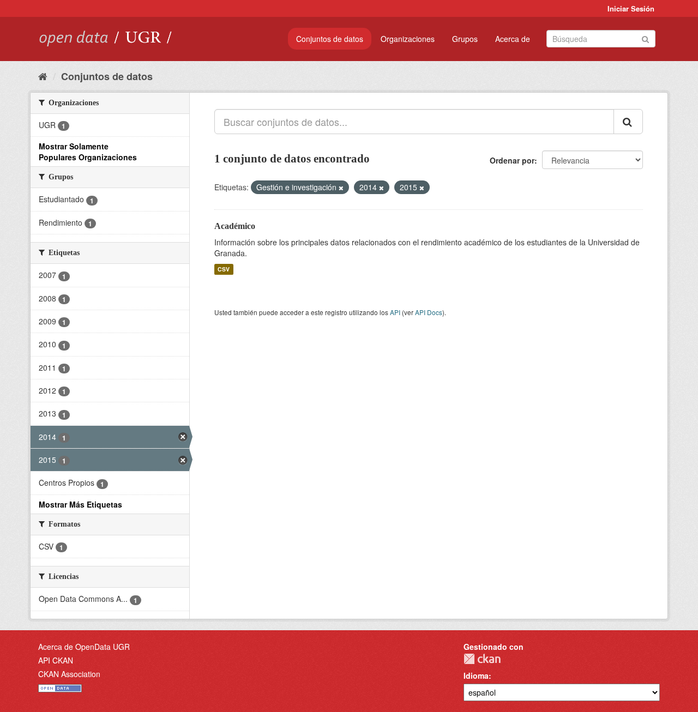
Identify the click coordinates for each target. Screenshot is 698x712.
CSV (224, 269)
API (395, 312)
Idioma (476, 675)
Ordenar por (512, 160)
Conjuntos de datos (329, 38)
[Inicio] (42, 76)
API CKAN (55, 660)
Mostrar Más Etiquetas (80, 504)
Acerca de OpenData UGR (84, 646)
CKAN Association (69, 673)
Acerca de (512, 38)
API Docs (428, 312)
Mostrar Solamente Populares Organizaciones (88, 151)
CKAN (482, 659)
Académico (234, 226)
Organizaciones (408, 38)
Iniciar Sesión (630, 8)
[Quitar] (341, 187)
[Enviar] (645, 38)
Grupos (465, 38)
